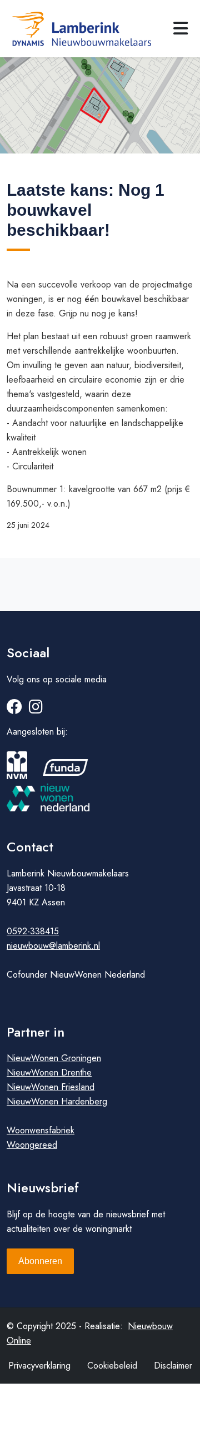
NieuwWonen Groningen (54, 1058)
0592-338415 (33, 931)
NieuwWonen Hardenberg (57, 1101)
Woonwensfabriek (40, 1130)
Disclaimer (173, 1365)
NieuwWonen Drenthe (49, 1072)
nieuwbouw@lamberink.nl (53, 945)
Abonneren (40, 1261)
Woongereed (32, 1144)
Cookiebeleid (112, 1365)
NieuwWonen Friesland (50, 1087)
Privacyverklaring (39, 1365)
